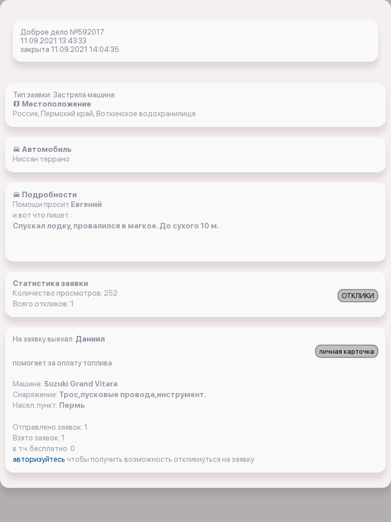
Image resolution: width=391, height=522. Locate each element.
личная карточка (346, 351)
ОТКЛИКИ (358, 296)
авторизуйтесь (40, 459)
